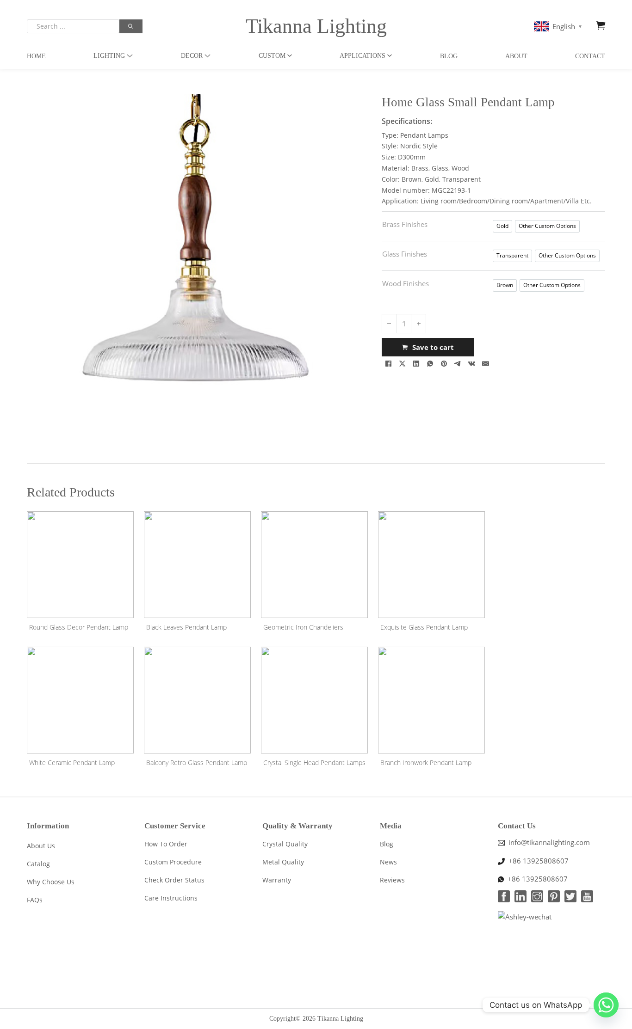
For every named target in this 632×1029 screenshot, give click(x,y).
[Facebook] (389, 363)
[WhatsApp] (430, 363)
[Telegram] (458, 363)
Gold (432, 179)
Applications (362, 55)
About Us (41, 845)
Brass (419, 168)
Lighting (109, 55)
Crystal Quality (285, 843)
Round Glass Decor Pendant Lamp (78, 627)
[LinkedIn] (416, 363)
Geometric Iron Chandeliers (303, 627)
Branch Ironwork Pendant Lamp (425, 762)
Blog (449, 56)
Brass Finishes (405, 224)
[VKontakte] (472, 363)
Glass (440, 168)
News (388, 862)
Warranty (276, 880)
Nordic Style (419, 145)
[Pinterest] (444, 363)
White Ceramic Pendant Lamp (72, 762)
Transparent (461, 179)
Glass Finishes (404, 253)
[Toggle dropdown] (129, 55)
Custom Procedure (173, 862)
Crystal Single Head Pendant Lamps (314, 762)
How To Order (165, 843)
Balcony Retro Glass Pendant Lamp (196, 762)
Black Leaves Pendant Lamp (186, 627)
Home (36, 56)
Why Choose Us (50, 881)
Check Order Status (174, 880)
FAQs (35, 899)
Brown (411, 179)
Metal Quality (283, 862)
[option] (502, 226)
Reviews (392, 880)
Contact (590, 56)
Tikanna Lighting (316, 26)
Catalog (38, 863)
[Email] (486, 363)
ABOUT (516, 56)
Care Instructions (171, 898)
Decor (192, 55)
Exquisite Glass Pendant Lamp (424, 627)
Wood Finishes (405, 283)
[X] (402, 363)
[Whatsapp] (606, 1004)
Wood (460, 168)
